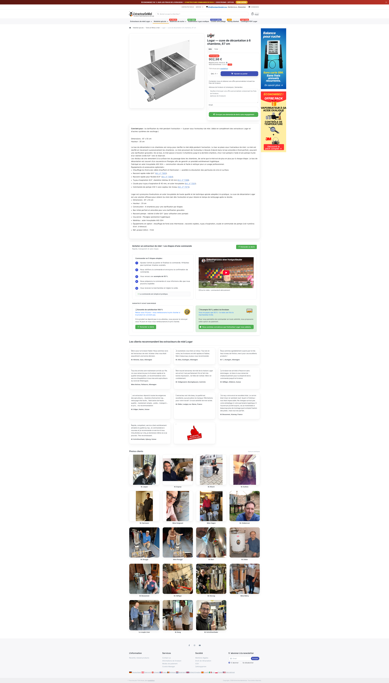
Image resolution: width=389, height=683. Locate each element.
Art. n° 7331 (190, 184)
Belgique (172, 672)
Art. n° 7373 (183, 187)
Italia (213, 672)
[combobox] (202, 14)
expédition (224, 69)
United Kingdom (195, 672)
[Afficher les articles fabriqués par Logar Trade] (211, 36)
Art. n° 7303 (161, 173)
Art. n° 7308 (183, 180)
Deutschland (136, 672)
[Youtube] (200, 645)
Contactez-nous (188, 7)
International (230, 672)
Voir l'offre (241, 2)
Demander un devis (247, 247)
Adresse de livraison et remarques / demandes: (226, 87)
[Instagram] (194, 645)
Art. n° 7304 (167, 177)
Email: (211, 105)
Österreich (147, 672)
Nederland (182, 672)
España (206, 672)
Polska (220, 672)
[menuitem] (141, 21)
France (164, 672)
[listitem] (166, 71)
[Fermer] (386, 2)
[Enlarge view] (166, 71)
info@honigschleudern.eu (217, 7)
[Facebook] (189, 645)
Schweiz (156, 672)
